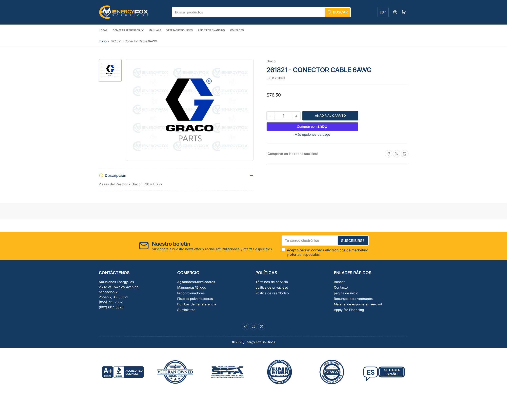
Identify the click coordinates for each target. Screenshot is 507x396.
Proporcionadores (191, 293)
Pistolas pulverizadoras (195, 299)
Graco (271, 61)
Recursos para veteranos (353, 299)
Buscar (339, 282)
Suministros (186, 310)
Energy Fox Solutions (260, 342)
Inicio (103, 41)
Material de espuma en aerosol (358, 304)
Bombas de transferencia (196, 304)
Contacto (237, 30)
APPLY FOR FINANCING (211, 30)
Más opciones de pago (312, 134)
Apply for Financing (349, 310)
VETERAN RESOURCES (179, 30)
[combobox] (261, 12)
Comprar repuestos (126, 30)
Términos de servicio (271, 282)
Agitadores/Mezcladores (196, 282)
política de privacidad (271, 287)
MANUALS (155, 30)
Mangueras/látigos (191, 287)
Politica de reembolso (272, 293)
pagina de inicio (346, 293)
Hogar (103, 30)
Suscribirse (353, 240)
